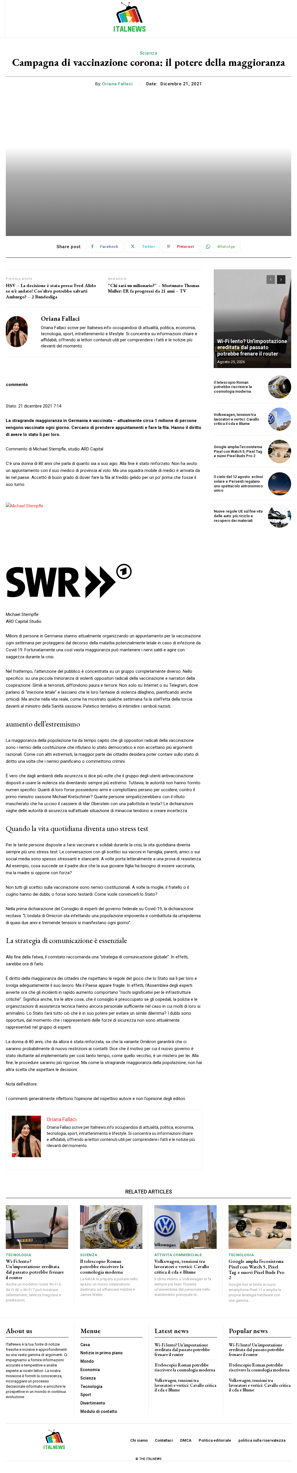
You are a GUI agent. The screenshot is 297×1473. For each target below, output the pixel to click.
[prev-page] (271, 279)
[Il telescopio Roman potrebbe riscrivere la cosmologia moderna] (279, 387)
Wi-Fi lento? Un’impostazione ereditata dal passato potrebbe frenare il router (252, 347)
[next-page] (281, 279)
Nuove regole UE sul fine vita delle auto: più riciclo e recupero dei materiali (238, 515)
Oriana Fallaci (117, 83)
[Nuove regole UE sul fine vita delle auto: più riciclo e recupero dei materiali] (279, 516)
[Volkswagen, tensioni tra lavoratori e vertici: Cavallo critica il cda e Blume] (279, 419)
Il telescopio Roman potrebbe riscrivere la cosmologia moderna (233, 387)
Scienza (148, 53)
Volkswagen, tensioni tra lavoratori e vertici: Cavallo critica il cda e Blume (236, 419)
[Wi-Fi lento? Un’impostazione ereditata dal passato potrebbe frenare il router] (252, 318)
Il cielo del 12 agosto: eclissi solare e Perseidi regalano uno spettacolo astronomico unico (238, 484)
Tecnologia (18, 1255)
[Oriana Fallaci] (20, 331)
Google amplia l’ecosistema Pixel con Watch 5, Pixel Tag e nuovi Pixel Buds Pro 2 (238, 451)
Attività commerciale (178, 1255)
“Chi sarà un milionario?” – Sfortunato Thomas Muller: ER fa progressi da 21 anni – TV (154, 288)
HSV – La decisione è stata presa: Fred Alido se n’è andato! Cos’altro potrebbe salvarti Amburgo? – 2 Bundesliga (51, 291)
